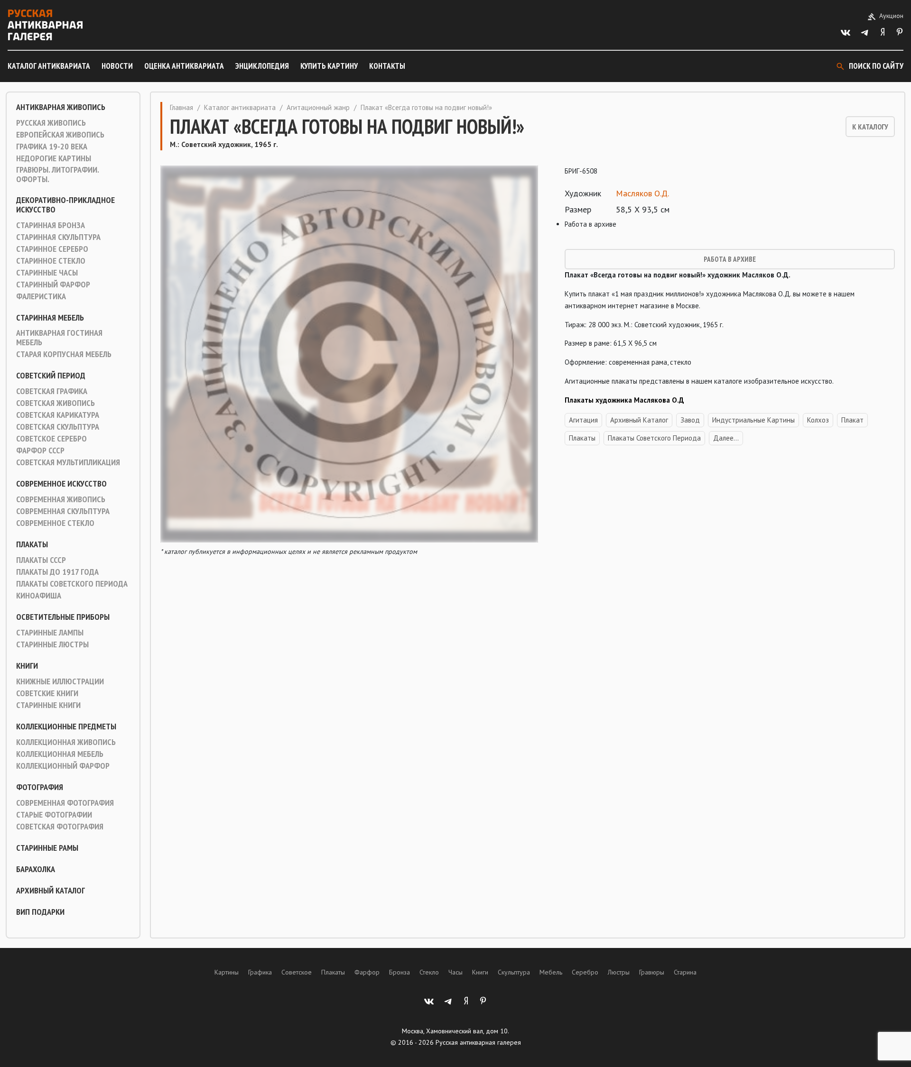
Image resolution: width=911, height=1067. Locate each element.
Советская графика (51, 391)
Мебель (550, 972)
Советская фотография (59, 826)
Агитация (583, 419)
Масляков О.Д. (642, 193)
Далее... (726, 437)
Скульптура (514, 972)
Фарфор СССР (40, 450)
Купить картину (329, 66)
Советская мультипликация (68, 462)
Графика (260, 972)
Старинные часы (47, 272)
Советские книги (47, 693)
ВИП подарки (40, 912)
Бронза (399, 972)
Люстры (619, 972)
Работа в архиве (730, 259)
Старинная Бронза (50, 225)
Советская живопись (55, 403)
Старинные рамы (47, 848)
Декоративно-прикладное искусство (65, 204)
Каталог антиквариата (49, 66)
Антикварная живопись (60, 107)
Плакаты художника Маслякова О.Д (624, 400)
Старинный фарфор (53, 284)
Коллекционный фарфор (63, 766)
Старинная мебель (50, 317)
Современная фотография (65, 803)
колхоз (818, 419)
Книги (27, 666)
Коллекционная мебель (59, 754)
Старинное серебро (52, 249)
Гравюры (651, 972)
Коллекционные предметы (66, 726)
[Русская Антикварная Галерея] (45, 24)
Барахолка (35, 869)
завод (690, 419)
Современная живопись (60, 499)
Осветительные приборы (63, 617)
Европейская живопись (60, 134)
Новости (117, 66)
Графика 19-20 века (51, 146)
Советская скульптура (57, 427)
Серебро (585, 972)
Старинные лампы (50, 632)
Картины (226, 972)
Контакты (387, 66)
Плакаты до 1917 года (57, 572)
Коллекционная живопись (66, 742)
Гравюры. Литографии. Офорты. (57, 174)
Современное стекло (55, 523)
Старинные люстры (52, 644)
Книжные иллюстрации (60, 681)
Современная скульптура (63, 511)
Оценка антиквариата (184, 66)
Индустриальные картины (753, 419)
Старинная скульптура (58, 237)
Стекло (429, 972)
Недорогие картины (53, 158)
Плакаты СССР (41, 560)
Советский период (50, 375)
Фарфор (367, 972)
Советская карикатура (57, 415)
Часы (455, 972)
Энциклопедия (262, 66)
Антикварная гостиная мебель (59, 337)
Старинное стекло (50, 261)
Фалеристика (41, 296)
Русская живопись (51, 123)
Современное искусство (61, 483)
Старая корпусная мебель (64, 354)
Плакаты (32, 544)
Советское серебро (51, 438)
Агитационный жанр (318, 107)
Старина (685, 972)
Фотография (39, 787)
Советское (296, 972)
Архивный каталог (50, 890)
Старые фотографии (54, 814)
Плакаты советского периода (72, 584)
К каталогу (870, 126)
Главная (181, 107)
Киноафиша (38, 595)
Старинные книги (48, 705)
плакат (852, 419)
